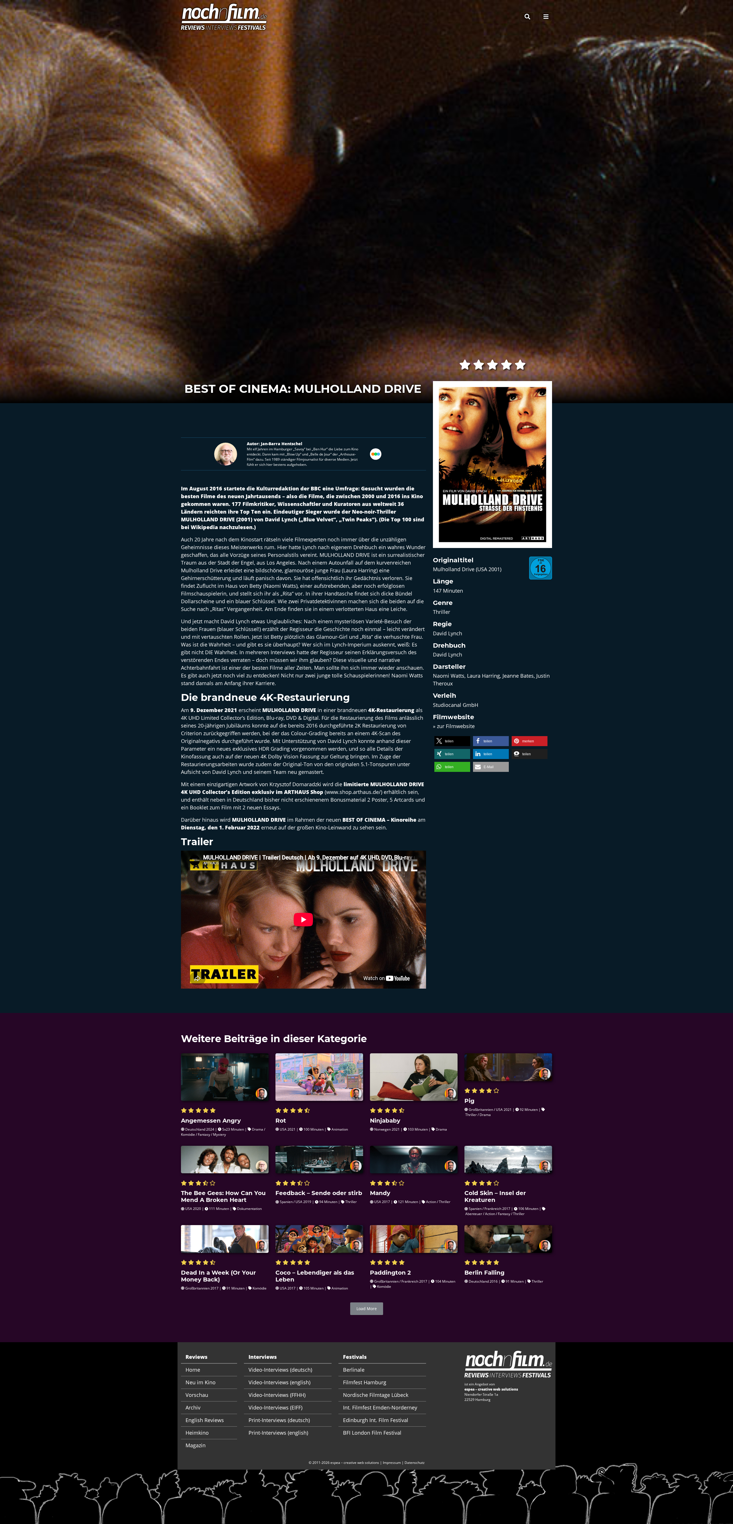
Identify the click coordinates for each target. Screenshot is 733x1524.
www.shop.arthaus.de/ (353, 791)
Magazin (196, 1445)
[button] (452, 741)
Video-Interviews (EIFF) (275, 1407)
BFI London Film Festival (372, 1432)
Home (193, 1369)
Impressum (392, 1462)
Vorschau (197, 1394)
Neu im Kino (201, 1382)
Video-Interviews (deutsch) (280, 1369)
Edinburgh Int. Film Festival (375, 1420)
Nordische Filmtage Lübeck (375, 1394)
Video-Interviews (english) (279, 1382)
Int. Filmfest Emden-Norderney (380, 1407)
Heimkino (197, 1432)
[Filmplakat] (492, 468)
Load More (366, 1308)
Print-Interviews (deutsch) (279, 1420)
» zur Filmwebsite (454, 726)
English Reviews (205, 1420)
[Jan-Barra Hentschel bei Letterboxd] (375, 453)
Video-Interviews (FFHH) (277, 1394)
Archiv (193, 1407)
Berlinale (353, 1369)
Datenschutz (415, 1462)
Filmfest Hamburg (364, 1382)
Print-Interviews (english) (278, 1432)
